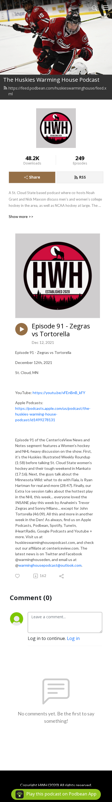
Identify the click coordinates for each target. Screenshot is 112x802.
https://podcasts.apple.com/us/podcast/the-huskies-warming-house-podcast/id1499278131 (53, 414)
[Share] (62, 576)
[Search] (94, 7)
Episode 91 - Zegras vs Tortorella (61, 330)
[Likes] (18, 576)
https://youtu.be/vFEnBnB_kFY (59, 392)
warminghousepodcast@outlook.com (50, 565)
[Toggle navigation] (105, 7)
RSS (82, 177)
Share (34, 177)
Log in (73, 638)
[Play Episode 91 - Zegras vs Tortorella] (21, 329)
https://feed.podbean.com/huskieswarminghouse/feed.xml (57, 90)
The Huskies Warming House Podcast (51, 79)
